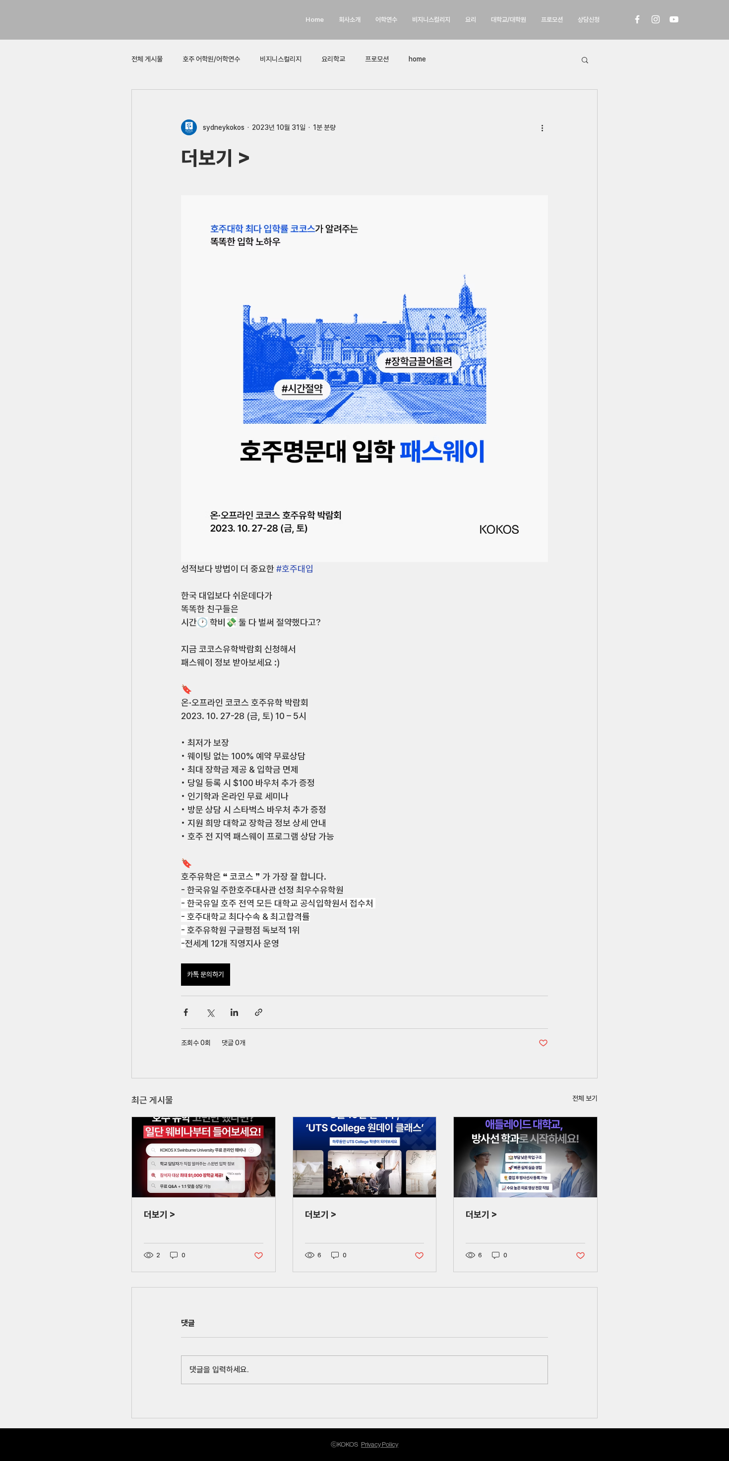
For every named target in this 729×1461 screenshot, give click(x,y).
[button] (585, 59)
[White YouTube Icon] (673, 19)
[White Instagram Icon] (655, 19)
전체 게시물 (147, 59)
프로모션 (377, 59)
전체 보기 (585, 1098)
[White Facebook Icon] (637, 19)
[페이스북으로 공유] (185, 1012)
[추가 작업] (542, 127)
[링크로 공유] (258, 1012)
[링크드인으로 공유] (234, 1012)
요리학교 (333, 59)
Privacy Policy (379, 1444)
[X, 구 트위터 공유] (210, 1012)
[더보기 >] (203, 1157)
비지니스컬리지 (281, 59)
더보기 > (159, 1214)
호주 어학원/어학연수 (211, 59)
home (417, 59)
